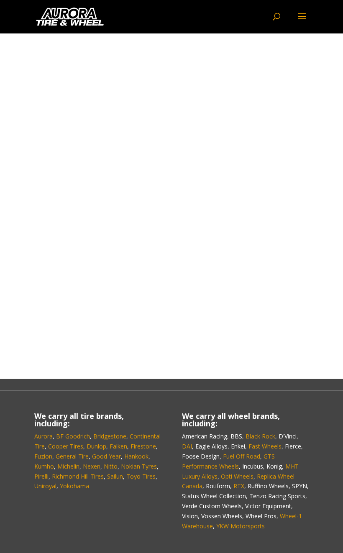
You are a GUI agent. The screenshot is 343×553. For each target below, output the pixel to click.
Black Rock (260, 436)
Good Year (106, 456)
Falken (118, 446)
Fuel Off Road (241, 456)
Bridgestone (109, 436)
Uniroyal (45, 486)
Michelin (68, 466)
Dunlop (96, 446)
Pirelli (41, 476)
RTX (238, 486)
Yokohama (74, 486)
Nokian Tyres (139, 466)
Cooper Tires (65, 446)
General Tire (72, 456)
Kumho (44, 466)
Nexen (91, 466)
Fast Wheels (265, 446)
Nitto (111, 466)
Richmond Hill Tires (78, 476)
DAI (187, 446)
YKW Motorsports (240, 526)
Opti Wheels (237, 476)
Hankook (136, 456)
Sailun (115, 476)
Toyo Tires (141, 476)
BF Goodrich (73, 436)
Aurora (43, 436)
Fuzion (43, 456)
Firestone (143, 446)
